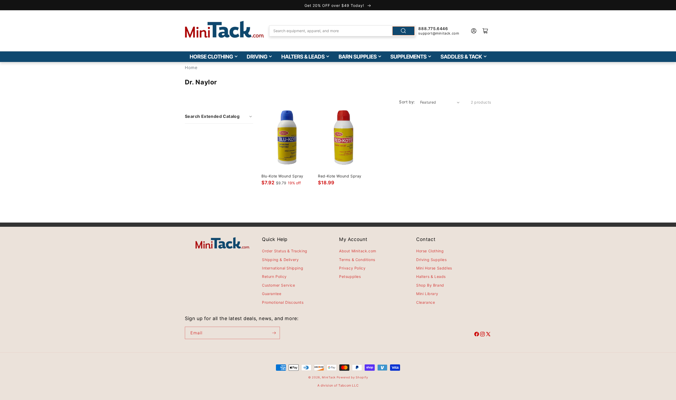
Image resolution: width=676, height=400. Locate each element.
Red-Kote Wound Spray (340, 176)
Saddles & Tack (461, 57)
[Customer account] (474, 31)
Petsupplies (350, 276)
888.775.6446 (433, 28)
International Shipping (282, 268)
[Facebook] (477, 335)
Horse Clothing (211, 57)
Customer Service (278, 285)
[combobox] (342, 30)
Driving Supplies (431, 259)
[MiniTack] (224, 29)
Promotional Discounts (283, 302)
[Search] (403, 30)
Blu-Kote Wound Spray (282, 176)
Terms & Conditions (357, 259)
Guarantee (271, 293)
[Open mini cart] (485, 31)
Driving (257, 57)
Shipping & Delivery (280, 259)
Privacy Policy (352, 268)
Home (191, 67)
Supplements (408, 57)
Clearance (425, 302)
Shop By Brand (430, 285)
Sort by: (407, 101)
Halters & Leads (303, 57)
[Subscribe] (274, 333)
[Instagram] (482, 335)
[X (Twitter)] (488, 335)
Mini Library (427, 293)
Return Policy (274, 276)
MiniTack (329, 377)
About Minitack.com (357, 251)
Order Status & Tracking (284, 251)
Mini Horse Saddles (434, 268)
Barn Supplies (358, 57)
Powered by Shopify (352, 377)
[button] (219, 116)
